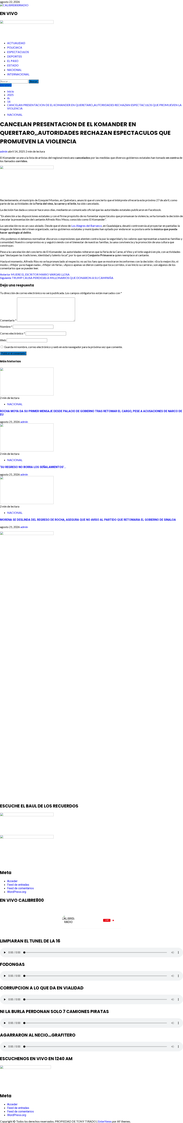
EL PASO (12, 61)
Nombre (6, 326)
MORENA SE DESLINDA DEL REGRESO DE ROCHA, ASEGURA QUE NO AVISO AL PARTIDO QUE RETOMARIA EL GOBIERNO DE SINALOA (88, 519)
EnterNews (105, 1121)
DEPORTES (14, 56)
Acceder (12, 881)
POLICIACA (14, 48)
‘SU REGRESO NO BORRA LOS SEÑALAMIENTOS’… (33, 467)
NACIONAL (14, 70)
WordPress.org (16, 892)
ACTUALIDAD (16, 43)
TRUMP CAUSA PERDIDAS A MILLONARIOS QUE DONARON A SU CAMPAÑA (56, 277)
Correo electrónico (12, 333)
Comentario (8, 320)
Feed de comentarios (20, 888)
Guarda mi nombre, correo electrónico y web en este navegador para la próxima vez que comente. (63, 347)
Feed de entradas (18, 884)
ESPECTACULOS (18, 52)
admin (4, 151)
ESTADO (13, 65)
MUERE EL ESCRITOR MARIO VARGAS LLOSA (35, 274)
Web (3, 340)
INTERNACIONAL (18, 74)
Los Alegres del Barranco (86, 225)
